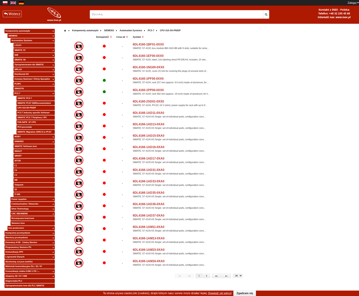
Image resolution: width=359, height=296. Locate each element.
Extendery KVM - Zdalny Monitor (21, 242)
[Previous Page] (189, 276)
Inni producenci (16, 228)
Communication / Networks (24, 204)
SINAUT (18, 151)
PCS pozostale (24, 127)
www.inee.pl (343, 17)
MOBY (17, 136)
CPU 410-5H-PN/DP (26, 108)
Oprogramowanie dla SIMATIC (29, 64)
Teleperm (18, 185)
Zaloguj (352, 2)
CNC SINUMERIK (19, 213)
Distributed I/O (21, 74)
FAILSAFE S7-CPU (26, 122)
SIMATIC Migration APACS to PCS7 (34, 132)
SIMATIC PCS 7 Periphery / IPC (32, 117)
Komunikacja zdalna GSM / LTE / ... (22, 271)
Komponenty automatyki (17, 31)
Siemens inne (18, 223)
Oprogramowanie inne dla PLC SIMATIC (25, 285)
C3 (15, 175)
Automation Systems (21, 40)
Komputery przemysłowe (17, 233)
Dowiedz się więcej (219, 293)
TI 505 (17, 194)
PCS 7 (17, 93)
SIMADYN (19, 88)
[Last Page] (226, 276)
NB (15, 180)
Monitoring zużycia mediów (19, 261)
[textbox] (176, 14)
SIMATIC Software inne (25, 146)
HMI (16, 55)
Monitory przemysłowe (16, 237)
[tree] (29, 158)
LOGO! (18, 45)
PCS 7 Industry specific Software (33, 112)
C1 (15, 165)
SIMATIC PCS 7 (24, 98)
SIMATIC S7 (20, 50)
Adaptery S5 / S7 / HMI (16, 276)
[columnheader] (104, 37)
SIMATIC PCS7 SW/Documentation (34, 103)
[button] (266, 14)
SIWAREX (19, 141)
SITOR (17, 160)
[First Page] (179, 276)
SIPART (18, 156)
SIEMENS (12, 36)
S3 (15, 189)
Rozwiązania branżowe (22, 218)
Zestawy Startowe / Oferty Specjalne (32, 79)
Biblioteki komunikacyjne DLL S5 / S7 (23, 266)
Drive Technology (20, 209)
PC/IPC (17, 84)
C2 (15, 170)
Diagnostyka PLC (13, 281)
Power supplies (19, 199)
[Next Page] (216, 276)
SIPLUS (18, 69)
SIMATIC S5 (20, 60)
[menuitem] (65, 30)
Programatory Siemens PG (18, 247)
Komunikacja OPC (14, 252)
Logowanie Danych (14, 257)
